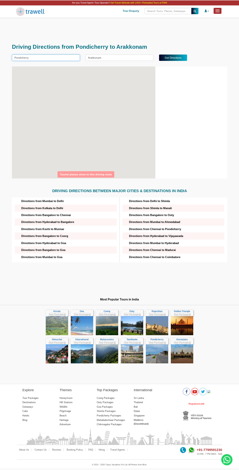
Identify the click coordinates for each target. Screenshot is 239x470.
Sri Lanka (139, 398)
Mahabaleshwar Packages (111, 420)
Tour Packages (57, 314)
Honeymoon (66, 398)
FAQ (90, 449)
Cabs (25, 411)
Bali (136, 406)
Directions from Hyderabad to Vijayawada (156, 236)
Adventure (65, 424)
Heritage (64, 420)
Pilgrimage (65, 411)
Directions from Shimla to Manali (150, 208)
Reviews (56, 449)
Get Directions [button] (173, 57)
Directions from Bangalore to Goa (43, 250)
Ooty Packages (105, 402)
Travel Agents (117, 449)
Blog (24, 420)
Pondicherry (157, 339)
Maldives (138, 420)
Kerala (56, 311)
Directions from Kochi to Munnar (42, 229)
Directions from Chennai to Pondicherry (155, 229)
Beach (63, 415)
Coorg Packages (106, 398)
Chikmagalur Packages (109, 424)
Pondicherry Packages (109, 415)
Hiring (102, 449)
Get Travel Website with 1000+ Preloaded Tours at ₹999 (139, 2)
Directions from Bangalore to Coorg (44, 236)
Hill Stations (66, 402)
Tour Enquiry (131, 10)
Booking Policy (75, 449)
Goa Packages (105, 406)
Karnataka (182, 339)
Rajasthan (157, 311)
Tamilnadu (132, 339)
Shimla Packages (106, 411)
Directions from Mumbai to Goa (41, 257)
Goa (82, 311)
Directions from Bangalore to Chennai (46, 215)
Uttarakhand (82, 339)
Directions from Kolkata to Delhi (42, 208)
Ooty (131, 311)
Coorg (107, 311)
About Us (24, 449)
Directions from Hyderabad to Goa (43, 243)
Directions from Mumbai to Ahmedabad (154, 222)
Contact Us (41, 449)
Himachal (57, 339)
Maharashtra (107, 339)
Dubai (137, 411)
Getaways (27, 406)
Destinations (29, 402)
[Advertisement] (119, 30)
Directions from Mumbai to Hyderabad (154, 243)
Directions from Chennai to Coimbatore (154, 257)
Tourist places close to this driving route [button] (86, 174)
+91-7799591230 (209, 450)
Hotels (25, 415)
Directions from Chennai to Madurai (152, 250)
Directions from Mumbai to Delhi (42, 201)
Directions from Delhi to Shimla (149, 201)
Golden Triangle (182, 311)
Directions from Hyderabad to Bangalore (47, 222)
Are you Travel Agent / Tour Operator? (91, 2)
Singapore (139, 415)
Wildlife (63, 406)
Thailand (138, 402)
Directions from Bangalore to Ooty (151, 215)
